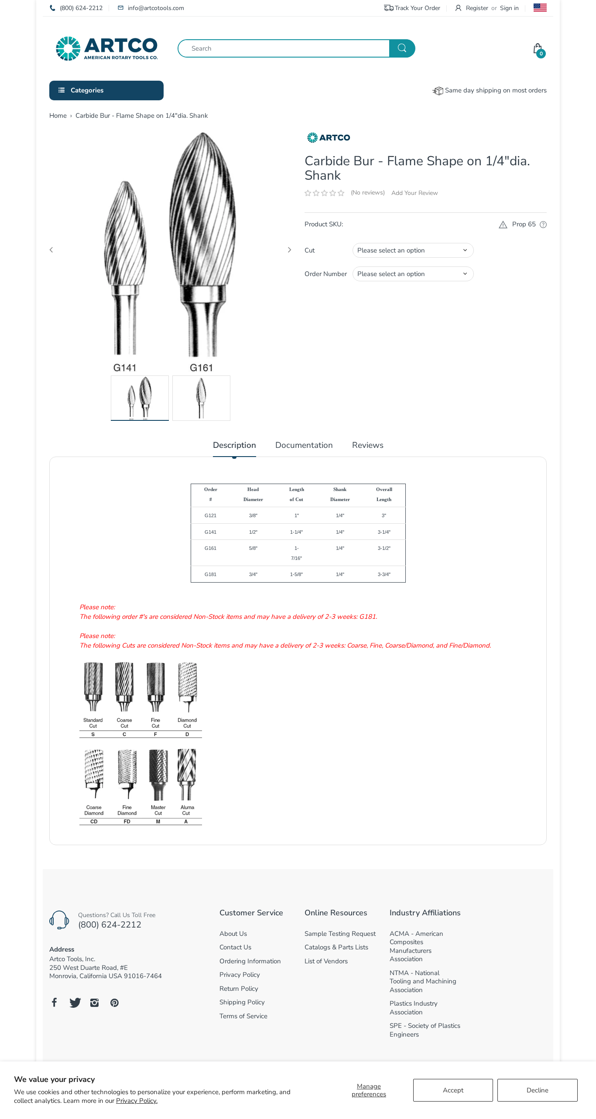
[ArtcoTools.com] (106, 48)
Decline (537, 1090)
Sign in (509, 8)
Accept (453, 1090)
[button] (324, 193)
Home (58, 115)
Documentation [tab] (304, 445)
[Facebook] (54, 1003)
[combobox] (296, 48)
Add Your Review (414, 193)
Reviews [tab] (368, 445)
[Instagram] (94, 1003)
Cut (310, 250)
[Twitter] (74, 1003)
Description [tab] (234, 445)
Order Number (326, 274)
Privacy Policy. (137, 1100)
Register (477, 8)
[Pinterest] (114, 1003)
